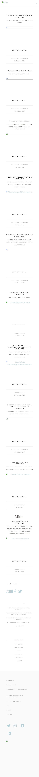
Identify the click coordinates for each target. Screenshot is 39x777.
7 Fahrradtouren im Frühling (18, 622)
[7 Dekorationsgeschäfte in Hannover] (19, 200)
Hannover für (12, 411)
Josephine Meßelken (19, 58)
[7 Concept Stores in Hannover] (19, 310)
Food (9, 124)
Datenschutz (11, 684)
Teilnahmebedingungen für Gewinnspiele (16, 690)
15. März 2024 (19, 225)
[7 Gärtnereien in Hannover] (19, 87)
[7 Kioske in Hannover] (19, 142)
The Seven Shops (24, 73)
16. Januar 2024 (19, 335)
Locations (25, 124)
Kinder (21, 411)
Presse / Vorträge (13, 701)
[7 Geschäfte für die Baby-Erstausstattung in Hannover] (19, 427)
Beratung (9, 714)
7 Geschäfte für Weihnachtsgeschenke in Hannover (19, 347)
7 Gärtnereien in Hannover (19, 70)
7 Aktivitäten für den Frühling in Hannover (18, 618)
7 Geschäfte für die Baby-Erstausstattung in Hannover (19, 406)
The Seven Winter (22, 354)
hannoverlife (19, 333)
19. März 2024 (19, 167)
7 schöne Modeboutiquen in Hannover (19, 609)
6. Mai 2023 (19, 507)
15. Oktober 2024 (20, 111)
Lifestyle (10, 20)
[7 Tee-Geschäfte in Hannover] (19, 482)
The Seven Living (20, 184)
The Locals (18, 647)
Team (8, 705)
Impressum (10, 680)
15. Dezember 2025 (19, 61)
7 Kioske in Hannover (19, 121)
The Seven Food (20, 126)
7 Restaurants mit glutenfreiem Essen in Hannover (19, 614)
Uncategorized (19, 244)
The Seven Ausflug (20, 528)
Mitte (19, 516)
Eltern (10, 239)
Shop (26, 182)
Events (19, 660)
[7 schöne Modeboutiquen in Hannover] (19, 36)
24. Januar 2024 (19, 283)
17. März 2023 (19, 572)
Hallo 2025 (19, 626)
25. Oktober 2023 (20, 452)
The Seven (19, 20)
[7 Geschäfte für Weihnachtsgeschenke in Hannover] (19, 370)
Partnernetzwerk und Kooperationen (14, 696)
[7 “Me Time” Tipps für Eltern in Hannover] (19, 258)
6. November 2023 (19, 395)
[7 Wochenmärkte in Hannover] (19, 547)
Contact (9, 710)
